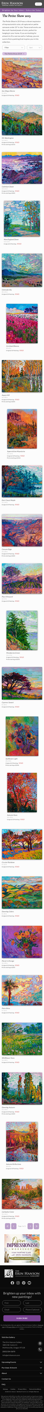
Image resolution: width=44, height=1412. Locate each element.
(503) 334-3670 (8, 1351)
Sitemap (5, 1389)
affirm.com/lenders (7, 1401)
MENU (38, 4)
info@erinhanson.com (11, 1355)
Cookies (12, 1389)
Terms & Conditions (35, 1389)
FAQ (3, 1384)
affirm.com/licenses (34, 1405)
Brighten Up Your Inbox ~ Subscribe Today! (22, 10)
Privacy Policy (11, 1327)
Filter (7, 47)
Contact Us (6, 1379)
